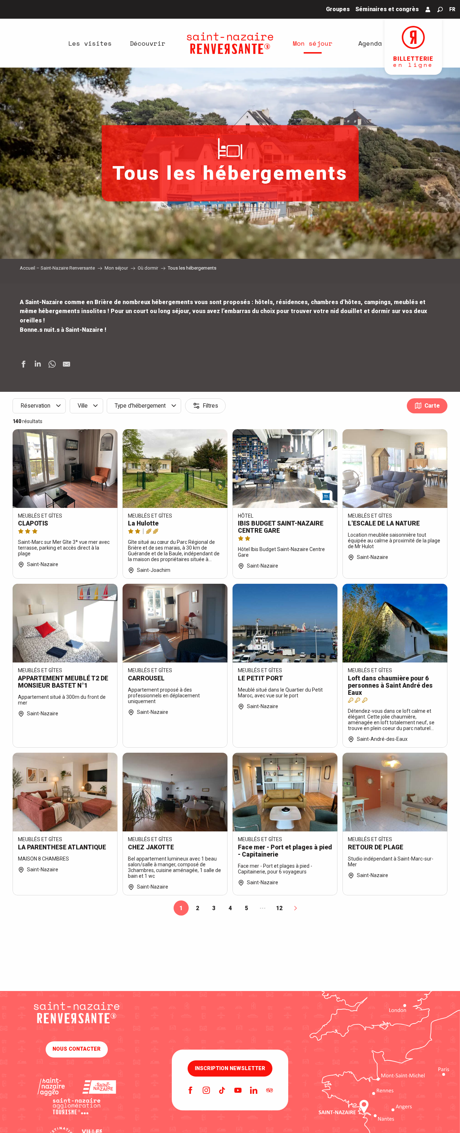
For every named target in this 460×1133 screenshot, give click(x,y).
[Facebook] (190, 1091)
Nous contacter (76, 1049)
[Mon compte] (428, 9)
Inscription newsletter (230, 1068)
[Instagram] (206, 1091)
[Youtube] (238, 1091)
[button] (440, 9)
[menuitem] (90, 43)
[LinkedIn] (254, 1091)
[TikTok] (222, 1091)
